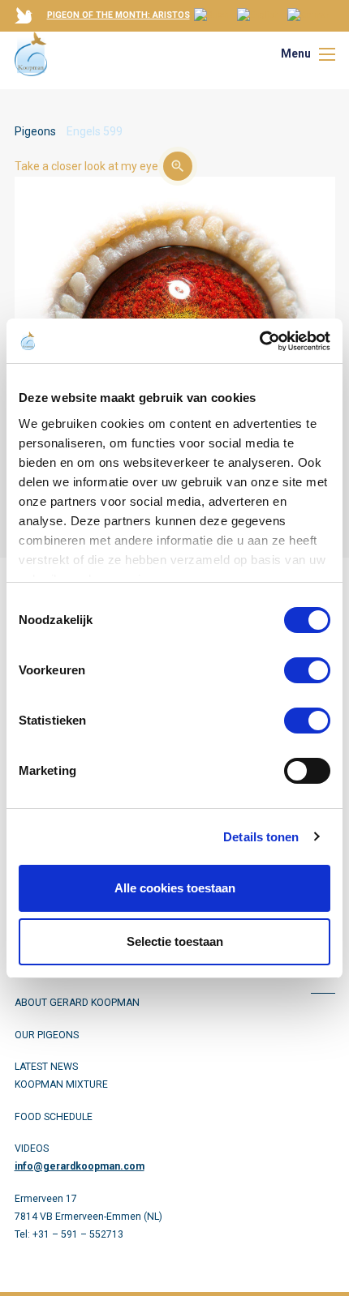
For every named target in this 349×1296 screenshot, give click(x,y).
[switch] (307, 670)
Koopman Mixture (61, 1084)
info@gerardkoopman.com (79, 1166)
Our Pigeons (47, 1035)
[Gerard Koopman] (31, 54)
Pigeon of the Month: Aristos (118, 15)
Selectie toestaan (175, 941)
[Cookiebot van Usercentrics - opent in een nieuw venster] (259, 341)
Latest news (46, 1066)
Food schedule (54, 1117)
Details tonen (261, 837)
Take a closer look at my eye (86, 166)
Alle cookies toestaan (174, 888)
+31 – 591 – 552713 (77, 1234)
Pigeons (35, 131)
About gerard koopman (77, 1002)
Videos (32, 1148)
